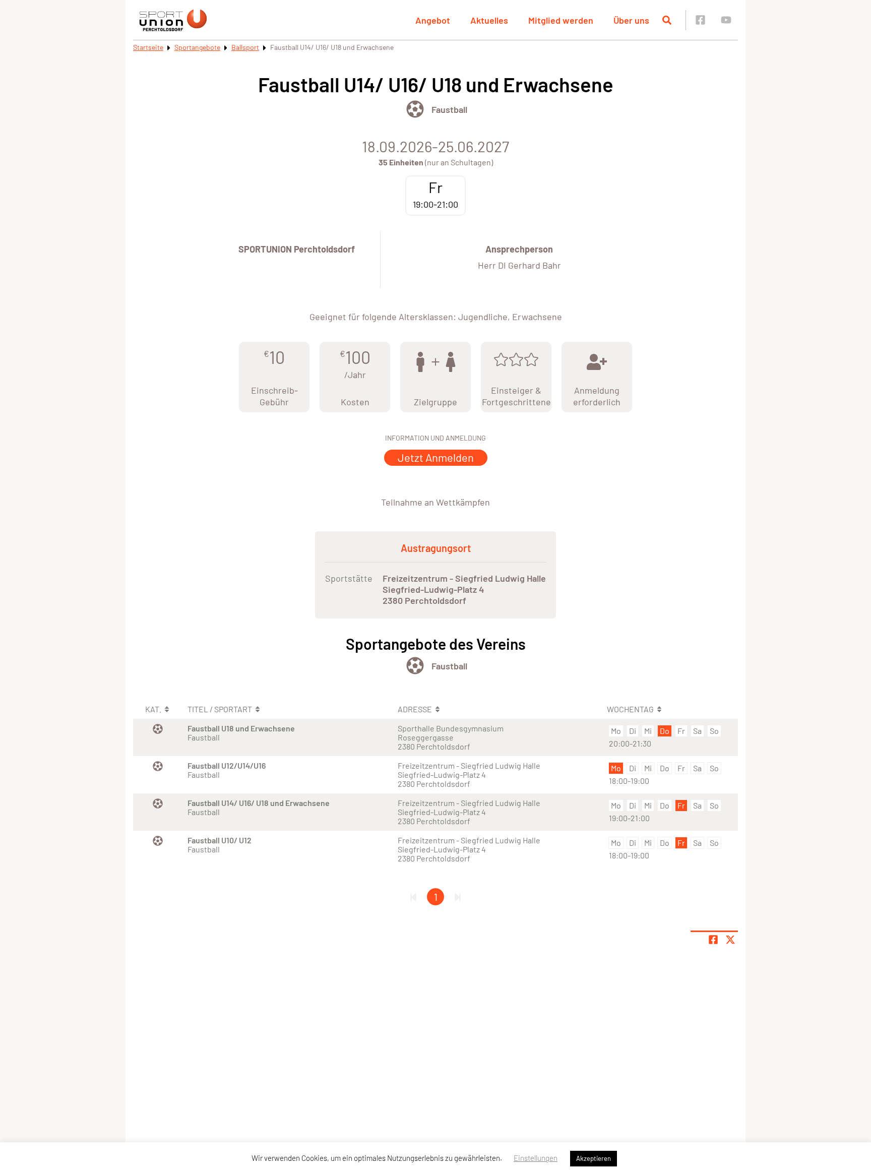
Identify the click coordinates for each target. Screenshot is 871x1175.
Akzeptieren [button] (593, 1158)
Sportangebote (197, 47)
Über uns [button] (631, 20)
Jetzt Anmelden (436, 457)
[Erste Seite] (413, 896)
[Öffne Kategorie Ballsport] (415, 109)
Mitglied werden (560, 20)
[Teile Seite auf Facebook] (713, 939)
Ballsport (245, 47)
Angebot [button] (432, 20)
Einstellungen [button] (535, 1157)
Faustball (449, 109)
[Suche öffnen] (667, 20)
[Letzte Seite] (457, 896)
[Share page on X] (730, 939)
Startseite (148, 47)
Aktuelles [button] (489, 20)
